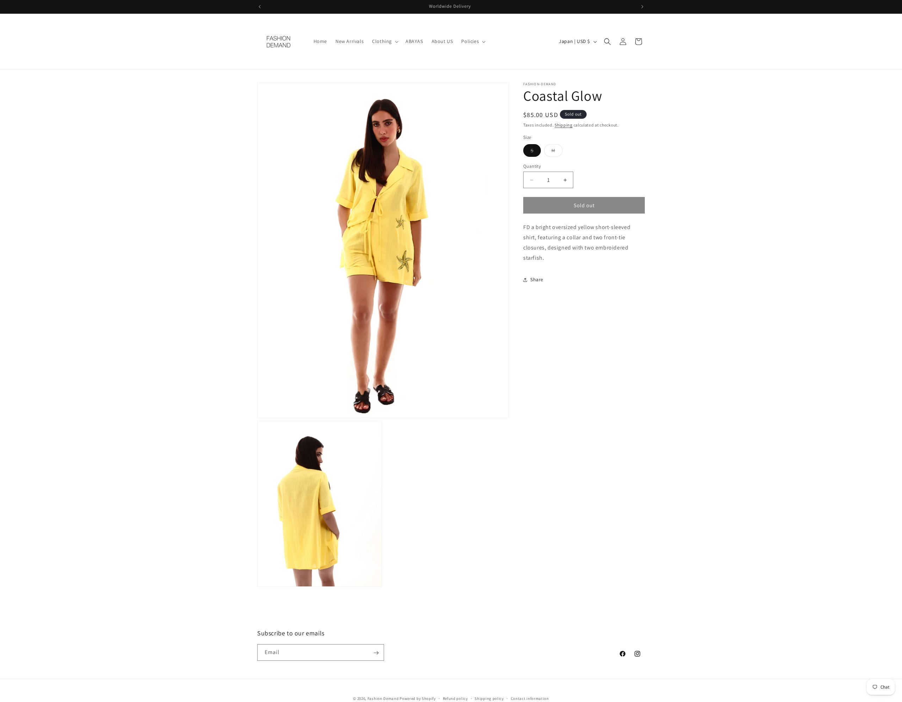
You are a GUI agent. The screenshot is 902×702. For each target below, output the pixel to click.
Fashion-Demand (383, 698)
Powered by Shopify (418, 698)
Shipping (564, 125)
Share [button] (536, 279)
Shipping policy (489, 698)
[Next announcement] (642, 6)
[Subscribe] (376, 653)
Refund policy (455, 698)
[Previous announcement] (259, 6)
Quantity (532, 166)
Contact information (530, 698)
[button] (384, 41)
